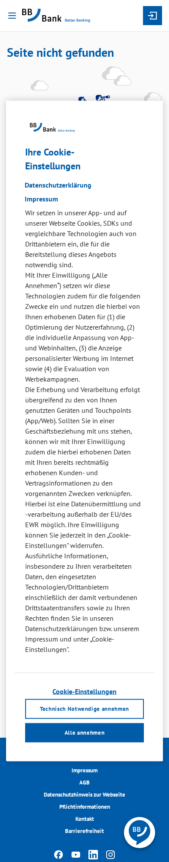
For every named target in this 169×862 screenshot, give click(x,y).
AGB (84, 782)
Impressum (85, 770)
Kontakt (84, 819)
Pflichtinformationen (84, 806)
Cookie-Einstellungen (84, 691)
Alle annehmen (84, 732)
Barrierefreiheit (84, 831)
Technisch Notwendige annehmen (84, 709)
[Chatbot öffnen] (139, 832)
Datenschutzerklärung (58, 184)
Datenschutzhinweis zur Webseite (84, 794)
